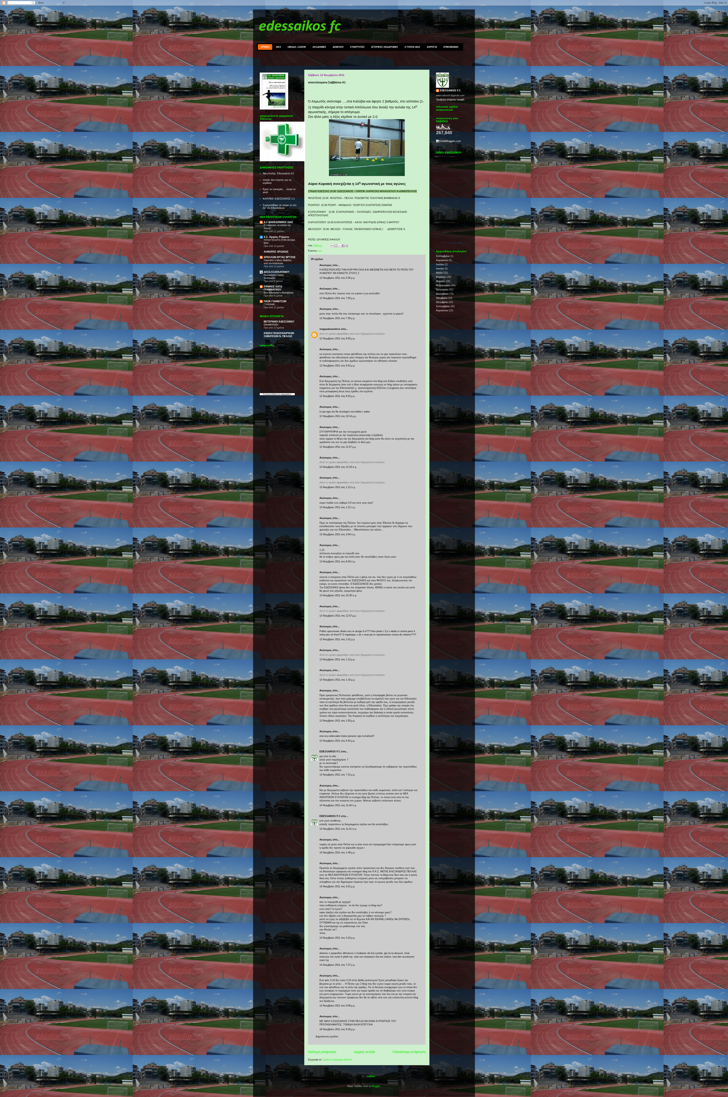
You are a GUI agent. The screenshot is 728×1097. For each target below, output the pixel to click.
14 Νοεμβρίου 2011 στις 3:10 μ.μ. (337, 937)
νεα (320, 250)
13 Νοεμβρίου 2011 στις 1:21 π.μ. (337, 507)
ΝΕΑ (278, 47)
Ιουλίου (440, 264)
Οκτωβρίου (442, 302)
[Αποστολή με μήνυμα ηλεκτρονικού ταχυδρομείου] (332, 246)
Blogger (376, 1086)
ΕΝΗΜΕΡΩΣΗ (271, 324)
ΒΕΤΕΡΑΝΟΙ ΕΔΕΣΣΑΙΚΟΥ (279, 321)
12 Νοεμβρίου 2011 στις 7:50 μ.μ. (337, 298)
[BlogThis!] (336, 246)
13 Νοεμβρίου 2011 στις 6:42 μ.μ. (337, 740)
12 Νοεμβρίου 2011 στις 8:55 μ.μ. (337, 338)
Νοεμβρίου (441, 298)
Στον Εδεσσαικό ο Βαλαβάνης (279, 292)
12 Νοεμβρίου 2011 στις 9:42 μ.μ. (337, 365)
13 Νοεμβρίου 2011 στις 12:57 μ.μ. (338, 615)
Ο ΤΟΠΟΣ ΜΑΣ (412, 47)
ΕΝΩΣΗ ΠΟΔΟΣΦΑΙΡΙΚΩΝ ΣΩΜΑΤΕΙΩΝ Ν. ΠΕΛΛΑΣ (279, 335)
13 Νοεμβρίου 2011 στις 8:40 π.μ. (337, 561)
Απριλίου (441, 276)
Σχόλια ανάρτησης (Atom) (337, 1059)
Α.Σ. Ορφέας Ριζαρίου (276, 237)
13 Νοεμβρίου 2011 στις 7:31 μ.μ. (337, 774)
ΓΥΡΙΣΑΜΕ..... (271, 304)
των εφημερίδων (284, 394)
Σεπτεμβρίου (443, 256)
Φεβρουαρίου (443, 285)
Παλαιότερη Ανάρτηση (409, 1052)
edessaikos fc (300, 26)
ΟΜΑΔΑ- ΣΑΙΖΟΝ (297, 47)
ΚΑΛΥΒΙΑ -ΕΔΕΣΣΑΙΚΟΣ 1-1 (279, 198)
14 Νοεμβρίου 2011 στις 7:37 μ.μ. (337, 964)
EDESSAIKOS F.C (329, 751)
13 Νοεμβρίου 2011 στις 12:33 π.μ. (338, 467)
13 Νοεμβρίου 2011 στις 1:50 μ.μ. (337, 720)
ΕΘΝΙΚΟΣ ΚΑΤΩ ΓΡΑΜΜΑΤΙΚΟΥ (273, 288)
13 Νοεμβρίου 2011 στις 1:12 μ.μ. (337, 659)
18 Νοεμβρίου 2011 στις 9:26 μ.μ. (337, 1029)
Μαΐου (439, 272)
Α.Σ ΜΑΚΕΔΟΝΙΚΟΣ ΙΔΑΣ (278, 222)
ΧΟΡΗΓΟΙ (432, 47)
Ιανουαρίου (442, 289)
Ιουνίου (440, 268)
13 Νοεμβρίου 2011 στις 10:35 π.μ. (338, 595)
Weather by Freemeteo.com (447, 318)
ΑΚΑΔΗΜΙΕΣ (319, 47)
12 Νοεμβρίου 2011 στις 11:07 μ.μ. (337, 446)
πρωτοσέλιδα (271, 394)
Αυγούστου (442, 260)
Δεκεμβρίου (442, 293)
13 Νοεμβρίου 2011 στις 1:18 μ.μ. (337, 679)
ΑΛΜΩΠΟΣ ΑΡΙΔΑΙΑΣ (276, 251)
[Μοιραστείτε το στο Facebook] (343, 246)
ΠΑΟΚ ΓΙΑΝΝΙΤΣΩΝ (275, 301)
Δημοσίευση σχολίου (327, 1036)
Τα (264, 394)
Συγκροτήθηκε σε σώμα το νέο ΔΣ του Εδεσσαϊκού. (279, 207)
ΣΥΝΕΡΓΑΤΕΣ (357, 47)
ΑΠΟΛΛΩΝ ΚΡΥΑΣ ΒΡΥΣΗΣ (280, 257)
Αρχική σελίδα (364, 1052)
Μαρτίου (440, 281)
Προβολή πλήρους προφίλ (450, 99)
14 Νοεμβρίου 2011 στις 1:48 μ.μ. (337, 852)
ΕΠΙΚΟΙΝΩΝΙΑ (450, 47)
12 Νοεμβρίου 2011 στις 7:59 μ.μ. (337, 318)
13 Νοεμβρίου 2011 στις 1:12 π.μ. (337, 487)
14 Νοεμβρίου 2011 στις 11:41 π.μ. (338, 828)
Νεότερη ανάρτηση (322, 1052)
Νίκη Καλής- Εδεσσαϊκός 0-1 (278, 173)
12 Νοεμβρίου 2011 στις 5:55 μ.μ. (337, 277)
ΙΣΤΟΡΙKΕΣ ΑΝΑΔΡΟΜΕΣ (384, 47)
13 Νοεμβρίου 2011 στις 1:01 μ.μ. (337, 639)
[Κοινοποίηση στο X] (339, 246)
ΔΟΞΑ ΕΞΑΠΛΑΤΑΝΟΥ (276, 272)
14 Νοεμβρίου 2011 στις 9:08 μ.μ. (337, 1005)
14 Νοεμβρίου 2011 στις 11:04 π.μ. (338, 805)
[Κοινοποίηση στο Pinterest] (347, 246)
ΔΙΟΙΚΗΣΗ (338, 47)
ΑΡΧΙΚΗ (265, 47)
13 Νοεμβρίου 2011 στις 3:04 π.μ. (337, 534)
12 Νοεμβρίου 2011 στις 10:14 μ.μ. (338, 416)
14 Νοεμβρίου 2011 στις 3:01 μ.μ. (337, 886)
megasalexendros (329, 329)
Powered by (451, 242)
